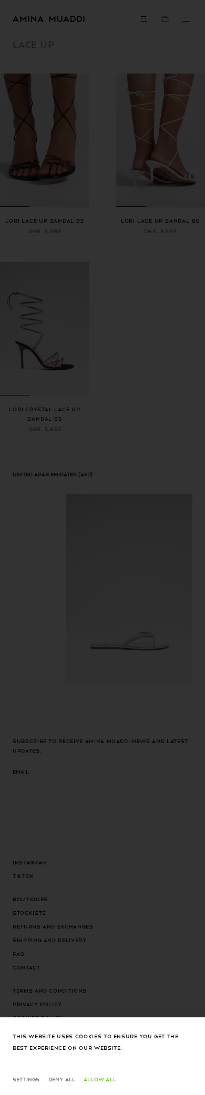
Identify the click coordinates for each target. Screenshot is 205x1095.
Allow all (100, 1079)
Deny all (62, 1079)
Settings (26, 1079)
